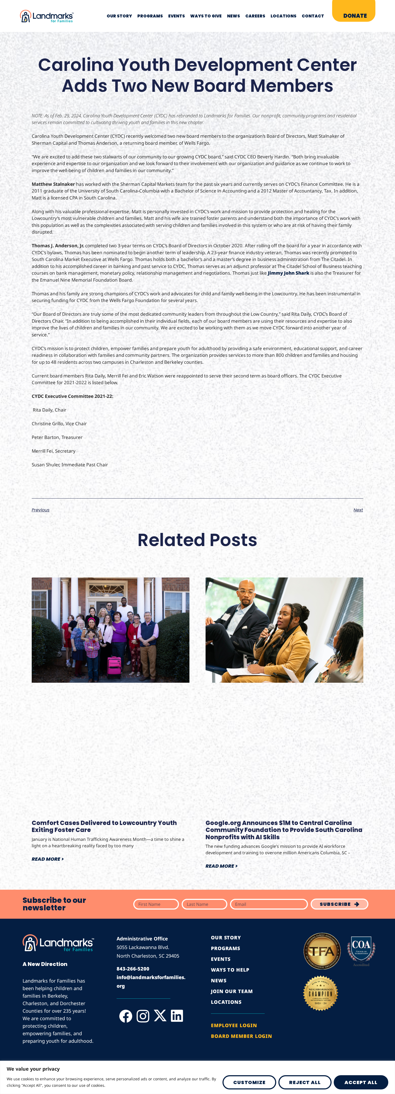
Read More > (48, 859)
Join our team (232, 991)
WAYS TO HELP (230, 969)
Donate (355, 16)
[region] (197, 1077)
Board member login (241, 1036)
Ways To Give (206, 16)
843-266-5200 (133, 968)
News (233, 16)
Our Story (119, 16)
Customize (249, 1082)
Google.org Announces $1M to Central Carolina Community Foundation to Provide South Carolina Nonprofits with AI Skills (284, 830)
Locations (283, 16)
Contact (313, 16)
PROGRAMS (225, 948)
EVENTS (221, 959)
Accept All (361, 1082)
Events (176, 16)
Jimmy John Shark (288, 273)
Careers (255, 16)
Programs (150, 16)
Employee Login (234, 1025)
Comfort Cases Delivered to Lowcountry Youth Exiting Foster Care (104, 826)
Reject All (305, 1082)
